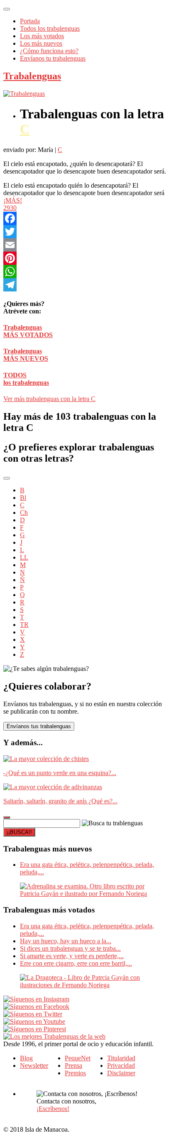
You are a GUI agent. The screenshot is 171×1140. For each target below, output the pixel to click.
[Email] (85, 245)
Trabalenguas (32, 76)
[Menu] (6, 9)
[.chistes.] (46, 758)
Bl (23, 497)
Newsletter (34, 1065)
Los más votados (42, 35)
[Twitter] (85, 231)
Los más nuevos (41, 43)
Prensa (73, 1065)
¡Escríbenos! (53, 1108)
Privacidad (121, 1065)
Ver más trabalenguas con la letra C (49, 398)
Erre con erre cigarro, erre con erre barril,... (76, 963)
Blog (26, 1058)
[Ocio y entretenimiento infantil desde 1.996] (54, 1036)
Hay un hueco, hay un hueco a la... (65, 940)
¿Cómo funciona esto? (49, 50)
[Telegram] (85, 284)
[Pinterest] (85, 258)
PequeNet (77, 1058)
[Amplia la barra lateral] (6, 817)
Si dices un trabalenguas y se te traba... (70, 948)
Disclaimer (121, 1072)
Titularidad (121, 1058)
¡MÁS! (12, 200)
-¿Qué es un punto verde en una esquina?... (59, 772)
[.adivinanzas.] (52, 786)
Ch (24, 512)
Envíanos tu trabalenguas (53, 58)
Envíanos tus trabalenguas (39, 726)
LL (24, 557)
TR (24, 624)
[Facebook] (85, 218)
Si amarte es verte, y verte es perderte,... (72, 955)
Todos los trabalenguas (50, 28)
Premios (75, 1072)
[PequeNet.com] (24, 93)
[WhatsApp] (85, 271)
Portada (30, 20)
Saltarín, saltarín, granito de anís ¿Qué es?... (60, 801)
